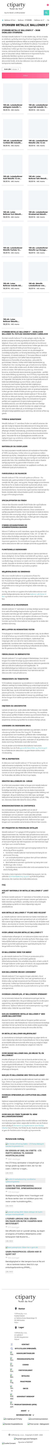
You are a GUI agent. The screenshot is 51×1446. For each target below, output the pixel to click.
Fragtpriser (25, 1381)
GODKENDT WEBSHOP (25, 1396)
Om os (25, 1388)
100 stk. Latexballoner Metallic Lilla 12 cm (38, 141)
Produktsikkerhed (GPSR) (25, 1404)
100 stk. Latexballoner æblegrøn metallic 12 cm (12, 107)
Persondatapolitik (25, 1359)
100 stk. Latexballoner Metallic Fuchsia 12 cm (12, 250)
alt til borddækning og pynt (19, 876)
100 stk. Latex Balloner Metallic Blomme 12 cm (10, 321)
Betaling (25, 1376)
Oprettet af (25, 1442)
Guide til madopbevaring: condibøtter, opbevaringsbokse (24, 1187)
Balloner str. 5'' (39, 20)
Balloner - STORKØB (25, 20)
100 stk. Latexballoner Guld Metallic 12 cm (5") (12, 178)
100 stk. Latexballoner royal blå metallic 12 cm (38, 107)
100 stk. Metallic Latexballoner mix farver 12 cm (36, 285)
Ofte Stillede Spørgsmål (25, 1348)
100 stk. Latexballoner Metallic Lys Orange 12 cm (38, 250)
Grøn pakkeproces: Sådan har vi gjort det (23, 1252)
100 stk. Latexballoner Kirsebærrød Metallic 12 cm (38, 214)
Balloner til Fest (10, 20)
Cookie (26, 1365)
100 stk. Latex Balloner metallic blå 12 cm (12, 285)
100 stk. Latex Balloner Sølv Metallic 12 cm (38, 178)
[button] (11, 69)
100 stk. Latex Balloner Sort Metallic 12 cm (12, 214)
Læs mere (9, 1173)
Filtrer (25, 75)
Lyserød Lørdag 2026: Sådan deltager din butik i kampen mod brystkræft (24, 1221)
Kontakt (25, 1344)
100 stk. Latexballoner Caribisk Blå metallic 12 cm (12, 142)
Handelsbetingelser (25, 1353)
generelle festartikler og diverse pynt (33, 748)
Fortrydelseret (26, 1370)
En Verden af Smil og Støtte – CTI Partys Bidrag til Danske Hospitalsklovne (23, 1153)
